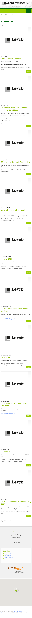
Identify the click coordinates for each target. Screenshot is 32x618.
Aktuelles (7, 14)
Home (2, 14)
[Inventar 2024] (14, 433)
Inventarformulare (9, 557)
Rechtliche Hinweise (18, 611)
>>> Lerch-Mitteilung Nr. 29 (8, 413)
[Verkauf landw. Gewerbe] (14, 40)
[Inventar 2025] (14, 240)
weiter (29, 25)
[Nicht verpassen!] (14, 338)
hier (8, 266)
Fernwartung (8, 555)
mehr (28, 71)
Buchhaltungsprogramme (11, 558)
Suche (13, 6)
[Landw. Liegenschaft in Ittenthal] (14, 191)
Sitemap (18, 6)
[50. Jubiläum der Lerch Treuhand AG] (14, 143)
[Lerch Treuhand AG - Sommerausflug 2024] (14, 483)
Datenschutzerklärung (6, 613)
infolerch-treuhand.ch (16, 540)
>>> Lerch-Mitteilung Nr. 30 (8, 319)
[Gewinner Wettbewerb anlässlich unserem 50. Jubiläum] (14, 89)
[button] (16, 590)
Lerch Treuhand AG (6, 2)
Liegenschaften (9, 553)
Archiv (12, 14)
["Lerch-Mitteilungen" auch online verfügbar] (14, 290)
